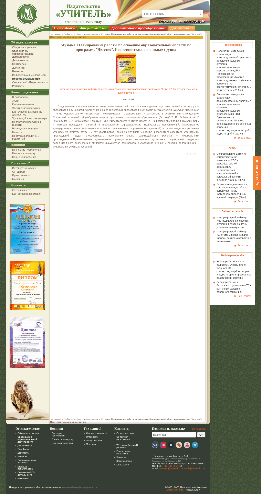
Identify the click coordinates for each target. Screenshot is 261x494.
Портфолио (19, 64)
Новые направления (24, 157)
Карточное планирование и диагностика (28, 113)
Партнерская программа (123, 452)
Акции (15, 100)
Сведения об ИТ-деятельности (30, 82)
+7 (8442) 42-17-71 (171, 466)
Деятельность (20, 60)
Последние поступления (26, 149)
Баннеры (17, 71)
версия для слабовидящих (182, 21)
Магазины (18, 179)
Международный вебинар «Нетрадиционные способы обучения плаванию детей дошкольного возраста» (233, 222)
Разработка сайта (174, 489)
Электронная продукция (26, 108)
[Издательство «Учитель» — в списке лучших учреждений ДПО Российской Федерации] (27, 253)
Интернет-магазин (93, 28)
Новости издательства (26, 78)
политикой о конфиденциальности (79, 487)
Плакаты (17, 132)
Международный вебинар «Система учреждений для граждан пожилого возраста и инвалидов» (234, 236)
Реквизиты (18, 86)
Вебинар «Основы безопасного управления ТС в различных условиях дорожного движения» (234, 287)
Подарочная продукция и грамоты (27, 123)
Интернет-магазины (24, 168)
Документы (18, 67)
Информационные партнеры (29, 75)
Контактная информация (26, 193)
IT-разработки (64, 28)
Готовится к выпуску (23, 153)
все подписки (199, 429)
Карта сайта (122, 464)
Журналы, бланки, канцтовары (30, 118)
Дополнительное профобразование (138, 28)
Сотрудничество (21, 190)
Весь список (244, 137)
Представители (21, 175)
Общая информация (24, 47)
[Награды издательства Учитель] (27, 309)
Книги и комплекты (23, 104)
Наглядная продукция (25, 128)
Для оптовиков (181, 28)
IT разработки (20, 97)
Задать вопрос (124, 461)
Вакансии (121, 457)
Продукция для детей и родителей (25, 137)
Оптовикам (18, 171)
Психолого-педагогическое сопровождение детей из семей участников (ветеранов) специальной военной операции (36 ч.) (232, 191)
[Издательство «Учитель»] (27, 38)
